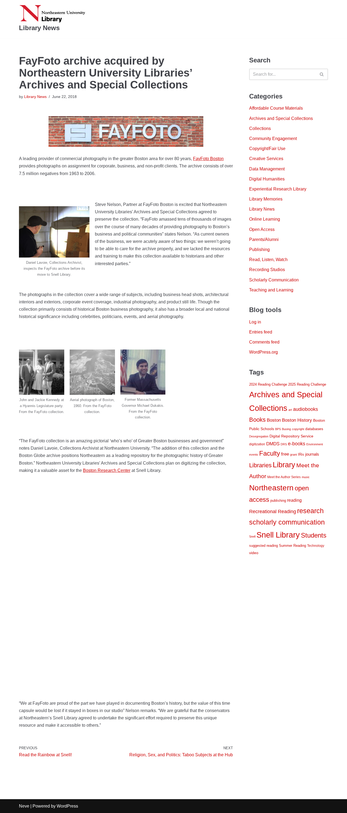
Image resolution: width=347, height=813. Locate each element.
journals (312, 454)
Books (257, 420)
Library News (35, 96)
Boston (274, 420)
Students (313, 535)
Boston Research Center (106, 470)
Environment (314, 444)
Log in (255, 322)
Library (284, 465)
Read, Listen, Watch (268, 259)
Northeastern (271, 487)
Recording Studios (267, 269)
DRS (284, 444)
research (310, 511)
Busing (286, 429)
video (253, 553)
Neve (24, 806)
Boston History (297, 420)
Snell (252, 536)
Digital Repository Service (291, 436)
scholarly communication (287, 522)
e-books (296, 443)
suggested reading (263, 546)
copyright (298, 429)
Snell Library (278, 534)
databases (314, 429)
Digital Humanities (267, 179)
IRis (301, 454)
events (253, 454)
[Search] (322, 74)
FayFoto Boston (208, 158)
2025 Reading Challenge (307, 384)
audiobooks (305, 409)
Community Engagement (273, 138)
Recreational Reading (272, 511)
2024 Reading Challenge (268, 384)
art (290, 409)
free (285, 454)
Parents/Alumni (264, 239)
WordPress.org (263, 352)
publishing (278, 500)
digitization (257, 444)
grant (293, 454)
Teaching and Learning (271, 290)
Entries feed (260, 332)
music (306, 477)
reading (294, 500)
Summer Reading (292, 546)
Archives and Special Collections (281, 118)
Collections (260, 128)
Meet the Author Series (284, 477)
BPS (278, 429)
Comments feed (264, 342)
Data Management (267, 169)
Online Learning (264, 219)
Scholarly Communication (274, 280)
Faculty (269, 453)
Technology (315, 546)
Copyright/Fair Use (267, 148)
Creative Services (266, 158)
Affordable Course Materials (276, 108)
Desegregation (258, 436)
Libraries (260, 465)
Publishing (259, 249)
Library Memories (265, 199)
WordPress (67, 806)
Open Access (262, 229)
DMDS (272, 443)
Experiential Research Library (277, 189)
